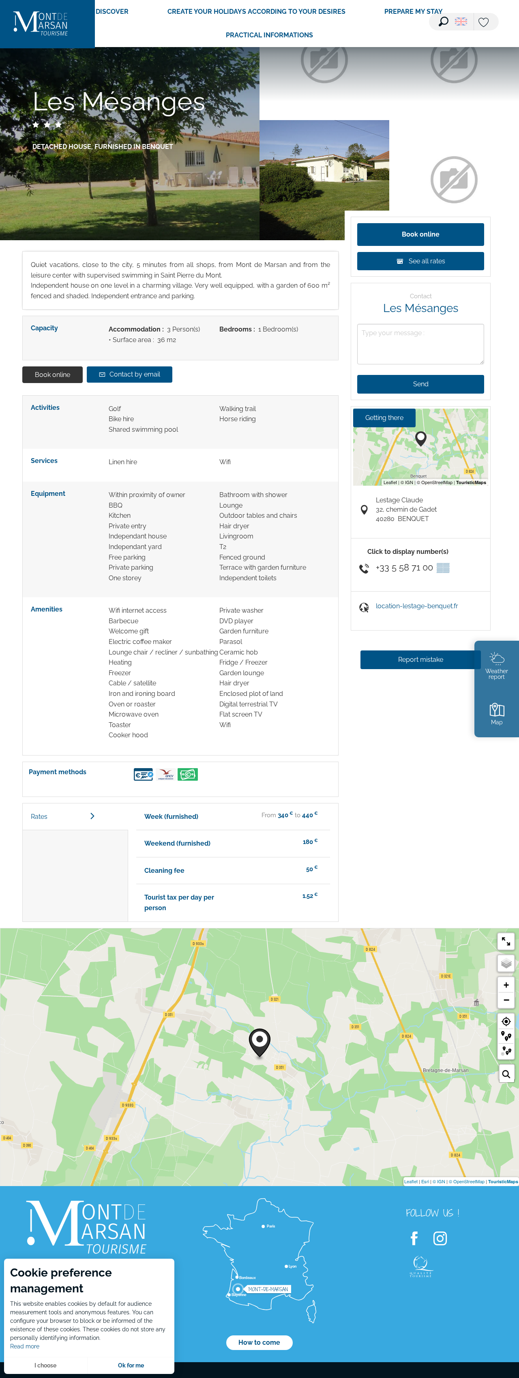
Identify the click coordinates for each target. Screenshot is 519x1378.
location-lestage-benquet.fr (417, 606)
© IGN (439, 1181)
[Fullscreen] (506, 941)
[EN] (461, 21)
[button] (443, 21)
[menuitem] (40, 24)
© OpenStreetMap (467, 1181)
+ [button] (506, 985)
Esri (425, 1181)
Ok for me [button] (131, 1365)
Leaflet (411, 1181)
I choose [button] (45, 1365)
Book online (52, 375)
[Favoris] (484, 23)
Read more (24, 1346)
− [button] (506, 1000)
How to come (259, 1342)
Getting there (384, 418)
